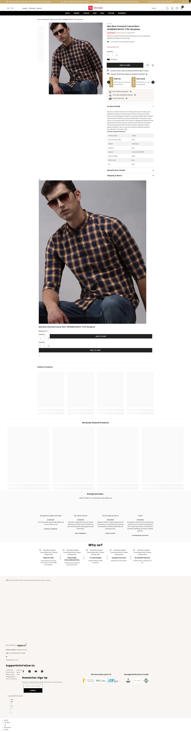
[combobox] (158, 8)
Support (24, 8)
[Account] (172, 8)
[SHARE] (152, 65)
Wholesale (32, 8)
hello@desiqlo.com (12, 660)
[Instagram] (29, 671)
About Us (39, 8)
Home (39, 19)
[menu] (5, 725)
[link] (147, 65)
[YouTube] (35, 671)
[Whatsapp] (42, 671)
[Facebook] (23, 671)
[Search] (160, 8)
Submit (33, 690)
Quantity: (110, 51)
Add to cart (125, 65)
